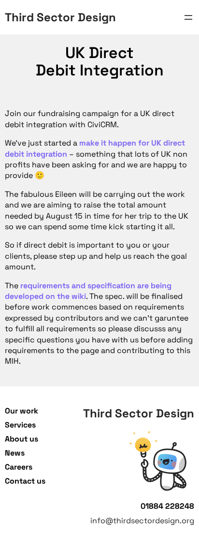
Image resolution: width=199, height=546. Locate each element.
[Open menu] (188, 17)
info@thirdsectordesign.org (142, 521)
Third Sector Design (60, 17)
